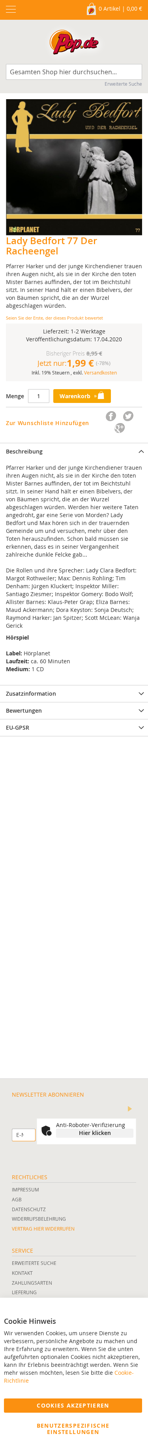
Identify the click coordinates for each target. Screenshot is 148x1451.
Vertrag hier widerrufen (43, 1228)
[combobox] (74, 72)
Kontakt (22, 1273)
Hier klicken (95, 1133)
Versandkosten (100, 372)
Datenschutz (29, 1209)
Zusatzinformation (31, 693)
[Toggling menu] (11, 9)
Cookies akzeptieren (73, 1405)
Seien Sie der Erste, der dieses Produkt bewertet (54, 318)
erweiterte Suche (34, 1263)
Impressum (25, 1189)
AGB (17, 1199)
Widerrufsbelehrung (39, 1219)
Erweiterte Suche (123, 84)
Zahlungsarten (32, 1283)
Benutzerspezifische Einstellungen (73, 1429)
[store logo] (74, 44)
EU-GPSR (17, 727)
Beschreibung (24, 451)
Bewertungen (24, 710)
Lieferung (24, 1292)
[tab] (74, 451)
